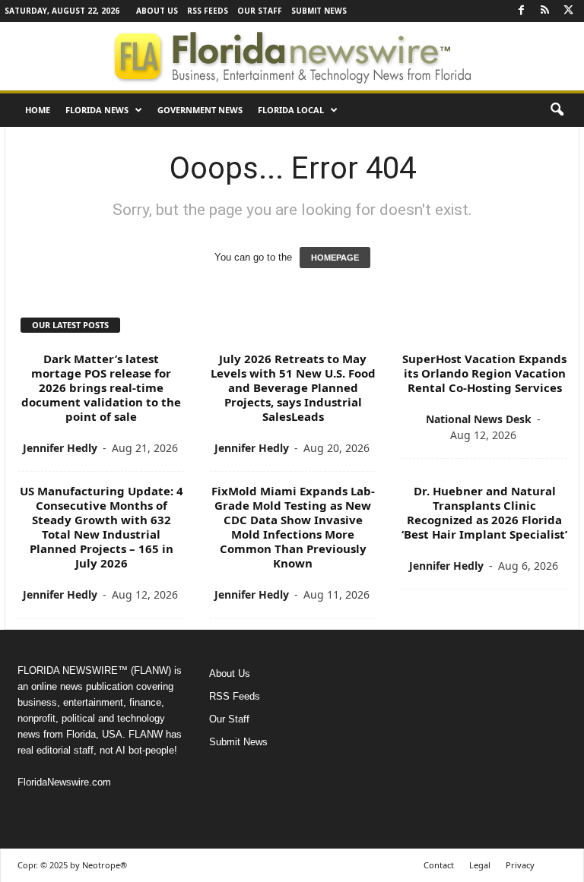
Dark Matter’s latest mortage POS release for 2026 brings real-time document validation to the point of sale (101, 387)
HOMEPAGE (335, 257)
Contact (439, 865)
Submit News (319, 10)
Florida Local (291, 109)
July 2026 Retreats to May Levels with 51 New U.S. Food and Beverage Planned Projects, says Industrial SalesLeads (293, 387)
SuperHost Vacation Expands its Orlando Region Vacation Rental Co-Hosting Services (484, 373)
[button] (556, 110)
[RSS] (544, 11)
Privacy (520, 865)
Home (37, 109)
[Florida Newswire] (292, 56)
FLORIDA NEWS (97, 109)
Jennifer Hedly (60, 448)
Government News (200, 109)
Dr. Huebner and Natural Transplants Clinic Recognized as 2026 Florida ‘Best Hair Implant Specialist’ (484, 512)
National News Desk (479, 419)
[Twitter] (568, 11)
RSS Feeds (207, 10)
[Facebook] (521, 11)
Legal (479, 865)
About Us (157, 10)
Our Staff (259, 10)
